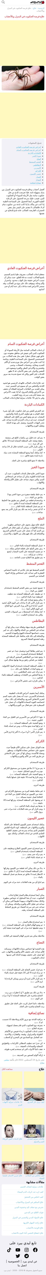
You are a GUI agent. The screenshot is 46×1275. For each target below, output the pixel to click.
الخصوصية (14, 1261)
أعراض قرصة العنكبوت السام (29, 150)
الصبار (38, 177)
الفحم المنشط (35, 162)
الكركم (38, 171)
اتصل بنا (22, 1265)
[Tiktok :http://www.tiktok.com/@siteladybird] (9, 1252)
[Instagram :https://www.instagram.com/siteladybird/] (26, 1252)
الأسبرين (37, 168)
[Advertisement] (23, 43)
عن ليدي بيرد (30, 1261)
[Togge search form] (3, 2)
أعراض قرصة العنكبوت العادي (28, 147)
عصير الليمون (35, 174)
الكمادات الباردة (34, 153)
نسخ (30, 444)
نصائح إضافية (35, 183)
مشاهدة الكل (7, 1069)
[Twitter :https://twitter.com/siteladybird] (18, 1258)
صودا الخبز (36, 156)
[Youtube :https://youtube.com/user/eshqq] (18, 1252)
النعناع (38, 180)
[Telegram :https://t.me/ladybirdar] (26, 1258)
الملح (39, 159)
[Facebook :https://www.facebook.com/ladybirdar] (35, 1252)
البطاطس (37, 165)
